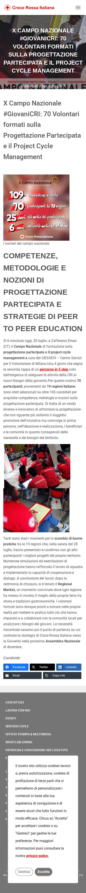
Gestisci (24, 872)
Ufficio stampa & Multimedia (28, 734)
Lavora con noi (18, 710)
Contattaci (15, 702)
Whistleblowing (19, 742)
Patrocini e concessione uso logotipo (37, 750)
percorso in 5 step (54, 369)
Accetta (43, 872)
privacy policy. (37, 856)
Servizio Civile (17, 726)
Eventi (11, 718)
